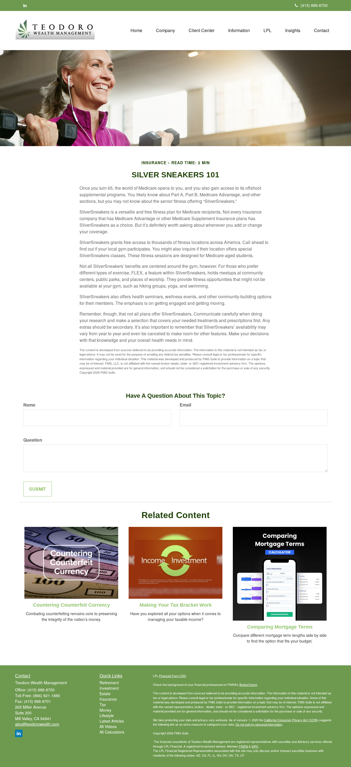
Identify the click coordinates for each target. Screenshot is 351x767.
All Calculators (112, 732)
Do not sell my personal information (259, 724)
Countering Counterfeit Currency (71, 605)
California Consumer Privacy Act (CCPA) (291, 720)
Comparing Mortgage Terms (280, 627)
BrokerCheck (248, 684)
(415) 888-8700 (314, 5)
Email (185, 405)
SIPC (254, 746)
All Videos (108, 726)
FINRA (244, 746)
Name (29, 405)
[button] (165, 30)
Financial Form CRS (172, 676)
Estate (105, 693)
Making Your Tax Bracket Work (176, 605)
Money (105, 710)
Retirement (109, 682)
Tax (103, 704)
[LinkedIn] (25, 5)
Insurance (108, 699)
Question (32, 440)
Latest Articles (112, 721)
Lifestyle (107, 715)
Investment (109, 688)
